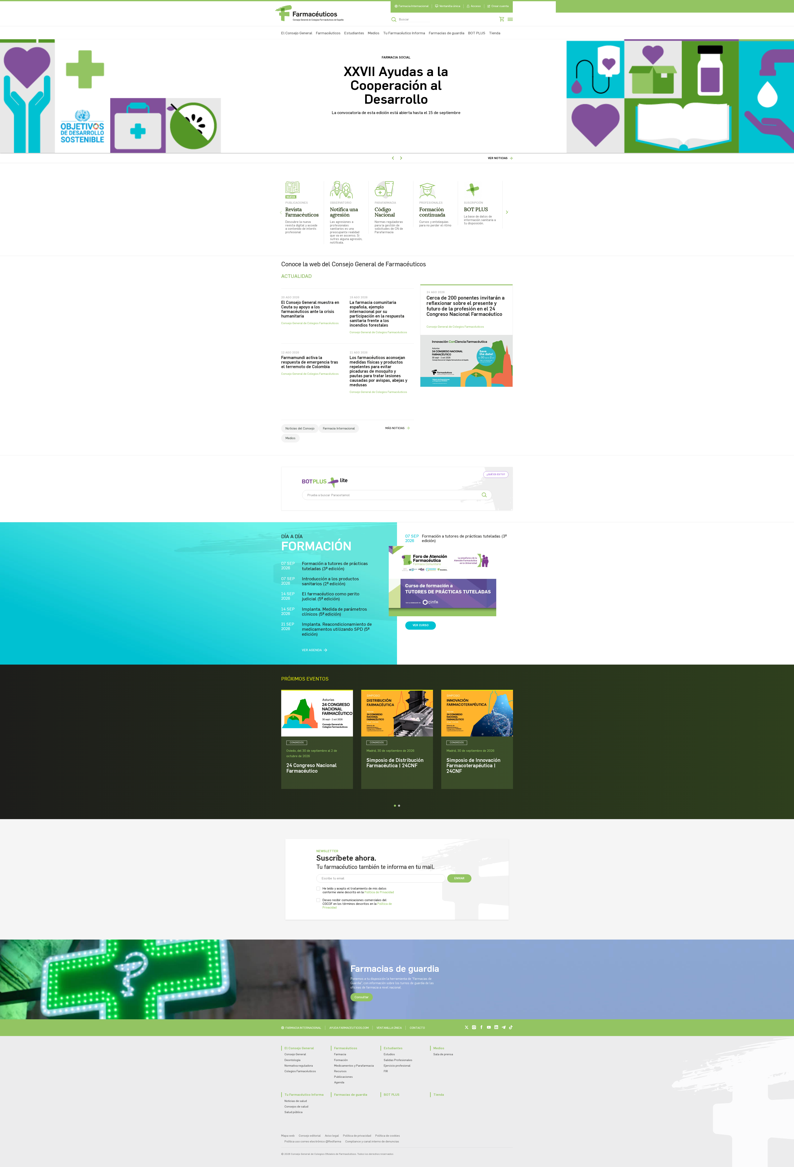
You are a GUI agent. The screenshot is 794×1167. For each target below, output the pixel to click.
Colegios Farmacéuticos (300, 1071)
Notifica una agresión (344, 212)
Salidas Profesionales (398, 1060)
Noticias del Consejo (299, 428)
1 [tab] (395, 806)
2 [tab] (399, 806)
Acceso (476, 6)
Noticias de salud (296, 1101)
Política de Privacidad (379, 892)
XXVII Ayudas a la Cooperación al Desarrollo (396, 85)
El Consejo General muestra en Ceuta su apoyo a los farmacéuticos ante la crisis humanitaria (310, 309)
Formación (341, 1060)
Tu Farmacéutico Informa (404, 33)
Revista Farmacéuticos (301, 212)
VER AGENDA (312, 650)
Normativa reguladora (299, 1065)
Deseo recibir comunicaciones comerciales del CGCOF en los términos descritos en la (357, 903)
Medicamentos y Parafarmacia (354, 1065)
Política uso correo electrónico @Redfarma (313, 1141)
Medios (373, 33)
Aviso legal (332, 1135)
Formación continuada (432, 212)
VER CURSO (421, 625)
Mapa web (288, 1135)
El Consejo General (296, 33)
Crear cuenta (500, 6)
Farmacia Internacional (414, 6)
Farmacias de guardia (446, 33)
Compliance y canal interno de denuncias (372, 1141)
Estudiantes (354, 33)
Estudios (389, 1054)
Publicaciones (343, 1077)
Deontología (292, 1060)
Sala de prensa (443, 1054)
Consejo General (295, 1054)
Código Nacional (385, 212)
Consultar (362, 997)
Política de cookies (387, 1135)
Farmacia (340, 1054)
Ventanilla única (449, 6)
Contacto (417, 1028)
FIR (386, 1071)
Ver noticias (498, 158)
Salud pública (294, 1112)
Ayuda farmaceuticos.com (349, 1028)
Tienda (494, 33)
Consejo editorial (310, 1135)
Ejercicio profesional (397, 1065)
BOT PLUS (476, 33)
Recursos (340, 1071)
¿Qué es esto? (496, 474)
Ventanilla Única (389, 1028)
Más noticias (395, 428)
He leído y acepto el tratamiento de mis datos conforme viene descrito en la (358, 890)
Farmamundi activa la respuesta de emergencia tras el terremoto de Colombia (309, 362)
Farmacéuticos (328, 33)
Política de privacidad (357, 1135)
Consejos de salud (296, 1106)
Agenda (339, 1082)
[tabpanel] (317, 739)
